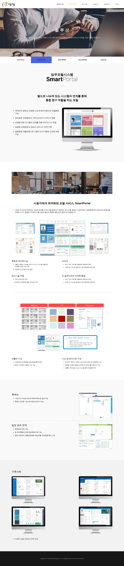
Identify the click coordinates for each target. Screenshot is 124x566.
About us (60, 4)
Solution (72, 4)
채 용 (117, 4)
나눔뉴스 (96, 4)
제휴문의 (107, 4)
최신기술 (84, 4)
